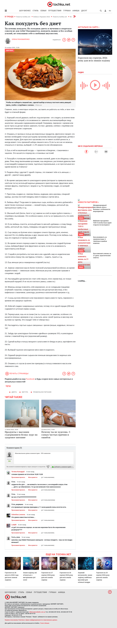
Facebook (30, 379)
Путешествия (54, 11)
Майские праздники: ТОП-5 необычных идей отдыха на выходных (102, 223)
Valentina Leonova (18, 514)
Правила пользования (11, 620)
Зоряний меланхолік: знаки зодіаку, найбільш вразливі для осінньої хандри (85, 577)
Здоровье (9, 50)
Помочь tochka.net (23, 17)
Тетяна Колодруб (18, 472)
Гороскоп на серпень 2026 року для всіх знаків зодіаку (94, 59)
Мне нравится (32, 477)
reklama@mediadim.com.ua (37, 612)
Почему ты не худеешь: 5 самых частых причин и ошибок (55, 434)
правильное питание (42, 392)
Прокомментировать (18, 477)
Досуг (84, 11)
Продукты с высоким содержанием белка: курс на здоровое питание (21, 434)
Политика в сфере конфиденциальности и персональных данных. (37, 620)
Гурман (67, 11)
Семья (43, 11)
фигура (25, 392)
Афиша (75, 11)
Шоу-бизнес (25, 11)
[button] (105, 11)
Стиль (36, 11)
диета (14, 392)
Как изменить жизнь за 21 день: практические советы (102, 256)
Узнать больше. (44, 623)
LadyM (13, 525)
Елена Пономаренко (21, 39)
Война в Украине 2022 (41, 17)
